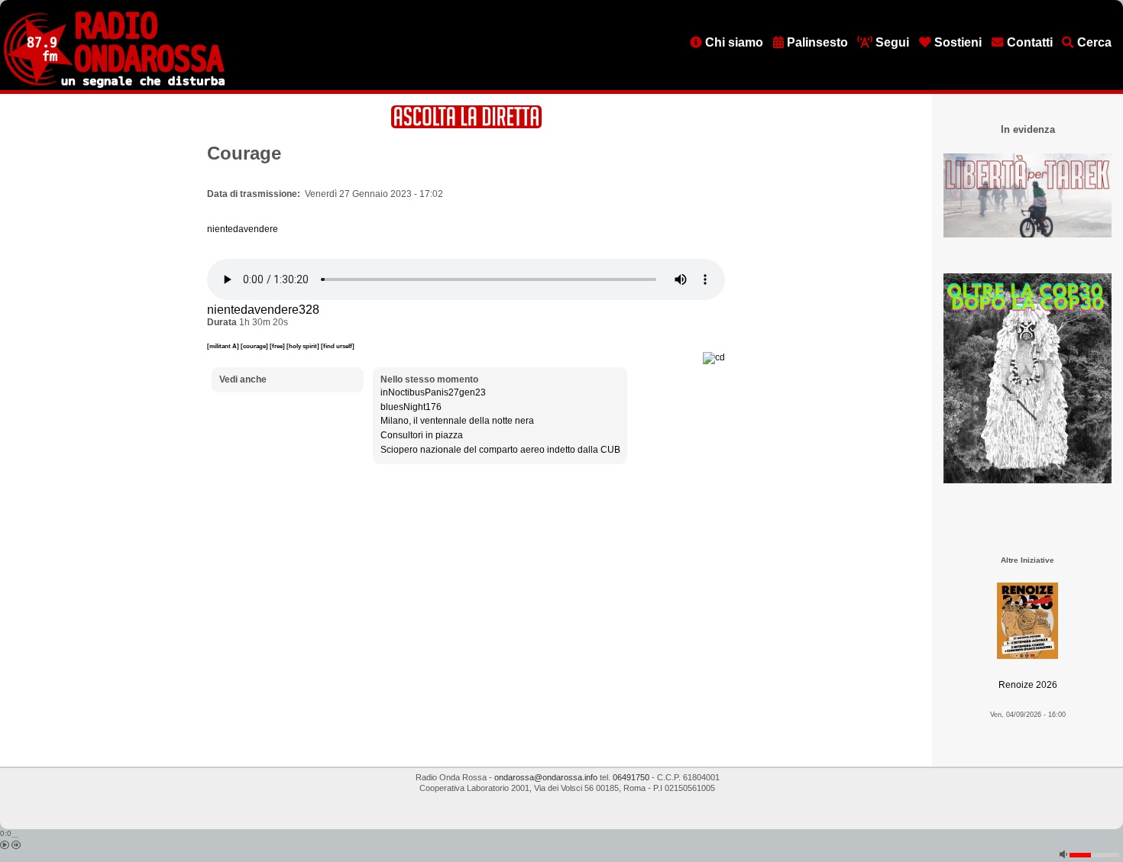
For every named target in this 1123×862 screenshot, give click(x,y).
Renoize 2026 (1027, 685)
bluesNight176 (411, 407)
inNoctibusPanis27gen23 (433, 392)
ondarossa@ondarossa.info (545, 777)
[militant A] (224, 346)
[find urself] (337, 346)
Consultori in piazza (421, 435)
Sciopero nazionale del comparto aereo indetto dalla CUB (500, 449)
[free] (278, 346)
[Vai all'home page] (114, 84)
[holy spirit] (303, 346)
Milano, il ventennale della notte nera (457, 420)
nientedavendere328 (263, 309)
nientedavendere (242, 229)
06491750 (631, 777)
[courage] (255, 346)
